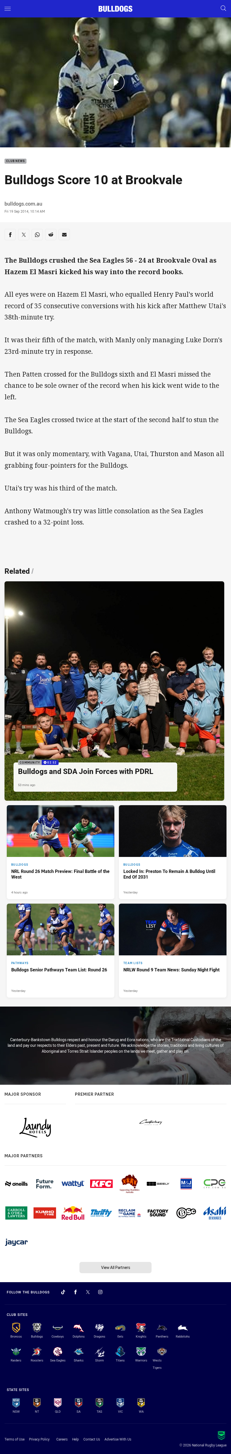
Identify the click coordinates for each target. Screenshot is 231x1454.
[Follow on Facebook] (75, 1292)
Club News (15, 161)
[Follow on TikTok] (63, 1292)
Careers (62, 1439)
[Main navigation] (8, 9)
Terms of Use (15, 1439)
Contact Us (91, 1439)
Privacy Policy (39, 1439)
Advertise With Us (118, 1439)
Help (75, 1439)
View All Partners (115, 1267)
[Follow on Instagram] (100, 1292)
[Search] (223, 8)
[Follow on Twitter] (88, 1292)
